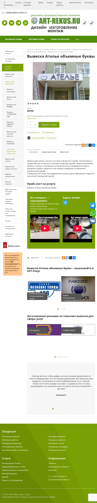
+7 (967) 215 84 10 (58, 476)
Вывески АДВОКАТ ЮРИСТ (10, 124)
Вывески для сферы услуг (10, 83)
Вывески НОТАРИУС (11, 142)
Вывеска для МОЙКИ (11, 105)
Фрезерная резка (9, 473)
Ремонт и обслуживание (12, 480)
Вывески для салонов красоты (11, 134)
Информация (56, 458)
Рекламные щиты (56, 443)
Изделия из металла (9, 235)
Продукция (9, 431)
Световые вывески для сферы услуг (11, 151)
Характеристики (49, 152)
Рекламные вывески (10, 436)
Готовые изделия (27, 3)
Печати (8, 221)
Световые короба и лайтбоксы (9, 201)
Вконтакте (64, 152)
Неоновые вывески (56, 436)
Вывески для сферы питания (11, 167)
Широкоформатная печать (13, 466)
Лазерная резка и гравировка (15, 470)
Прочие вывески (8, 183)
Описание (33, 152)
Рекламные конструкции (10, 227)
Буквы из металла (60, 39)
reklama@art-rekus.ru (60, 479)
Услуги (18, 2)
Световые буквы (36, 39)
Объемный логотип (9, 52)
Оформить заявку (49, 124)
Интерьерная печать (11, 463)
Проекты (52, 463)
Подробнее (31, 118)
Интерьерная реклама (10, 60)
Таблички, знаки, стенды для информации (10, 212)
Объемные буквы (13, 39)
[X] (90, 145)
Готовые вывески (8, 67)
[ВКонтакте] (93, 145)
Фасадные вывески (56, 440)
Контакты (89, 2)
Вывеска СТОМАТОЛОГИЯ (11, 114)
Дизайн (5, 477)
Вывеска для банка (11, 98)
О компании (8, 3)
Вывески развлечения (10, 175)
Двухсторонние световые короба (11, 191)
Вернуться (35, 257)
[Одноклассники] (82, 145)
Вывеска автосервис (11, 90)
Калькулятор (75, 2)
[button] (77, 39)
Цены (40, 2)
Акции (50, 2)
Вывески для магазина (10, 75)
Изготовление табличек (12, 447)
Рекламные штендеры (58, 447)
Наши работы (59, 3)
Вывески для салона (10, 160)
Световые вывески (10, 440)
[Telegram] (86, 145)
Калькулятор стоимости (58, 466)
